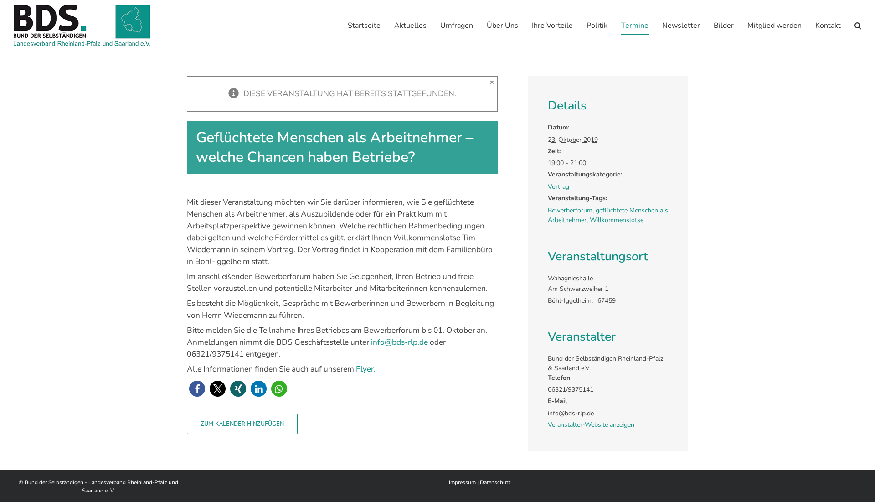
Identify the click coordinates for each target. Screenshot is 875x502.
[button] (857, 25)
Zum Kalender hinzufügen (242, 424)
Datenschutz (495, 482)
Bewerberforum (570, 210)
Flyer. (366, 368)
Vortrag (558, 186)
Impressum (462, 482)
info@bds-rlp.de (399, 341)
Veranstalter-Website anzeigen (591, 424)
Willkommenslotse (616, 220)
